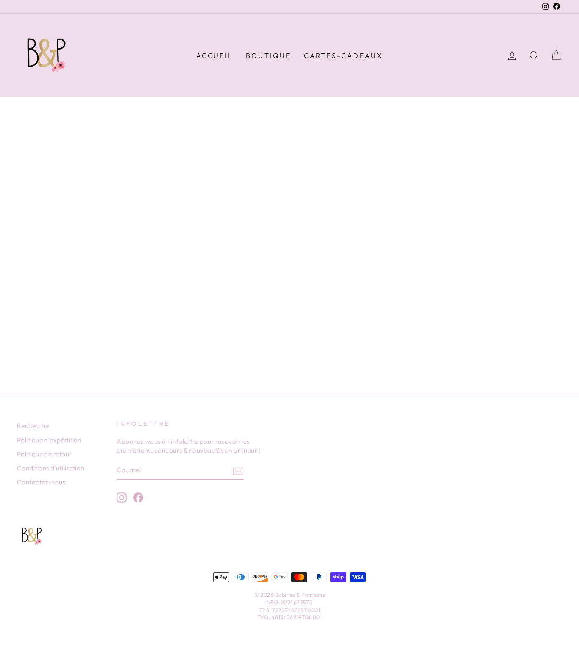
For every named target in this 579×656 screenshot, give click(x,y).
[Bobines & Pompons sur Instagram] (122, 497)
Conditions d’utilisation (50, 468)
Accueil (214, 55)
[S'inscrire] (238, 470)
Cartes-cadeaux (343, 55)
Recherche (33, 426)
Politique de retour (44, 454)
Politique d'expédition (49, 440)
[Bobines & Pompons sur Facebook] (138, 497)
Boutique (268, 55)
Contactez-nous (41, 482)
